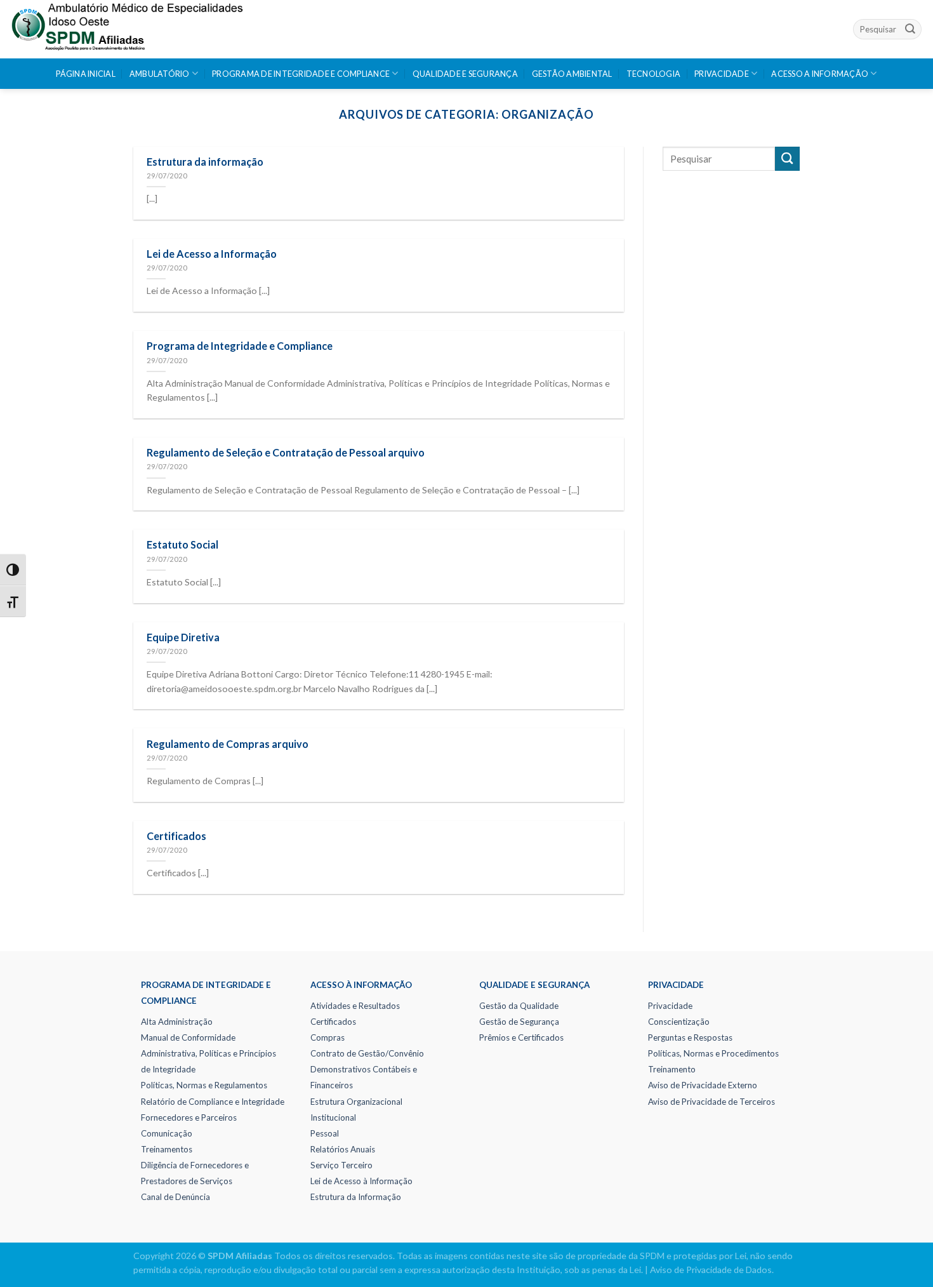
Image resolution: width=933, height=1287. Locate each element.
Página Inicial (86, 74)
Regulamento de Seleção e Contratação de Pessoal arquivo (286, 452)
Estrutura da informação (205, 162)
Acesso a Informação (819, 74)
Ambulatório (159, 74)
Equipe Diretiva (183, 637)
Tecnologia (653, 74)
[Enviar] (910, 28)
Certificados (176, 836)
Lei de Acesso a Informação (212, 254)
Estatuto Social (182, 544)
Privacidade (721, 74)
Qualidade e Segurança (465, 74)
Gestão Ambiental (572, 74)
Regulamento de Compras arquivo (227, 744)
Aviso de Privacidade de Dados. (712, 1269)
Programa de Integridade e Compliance (301, 74)
